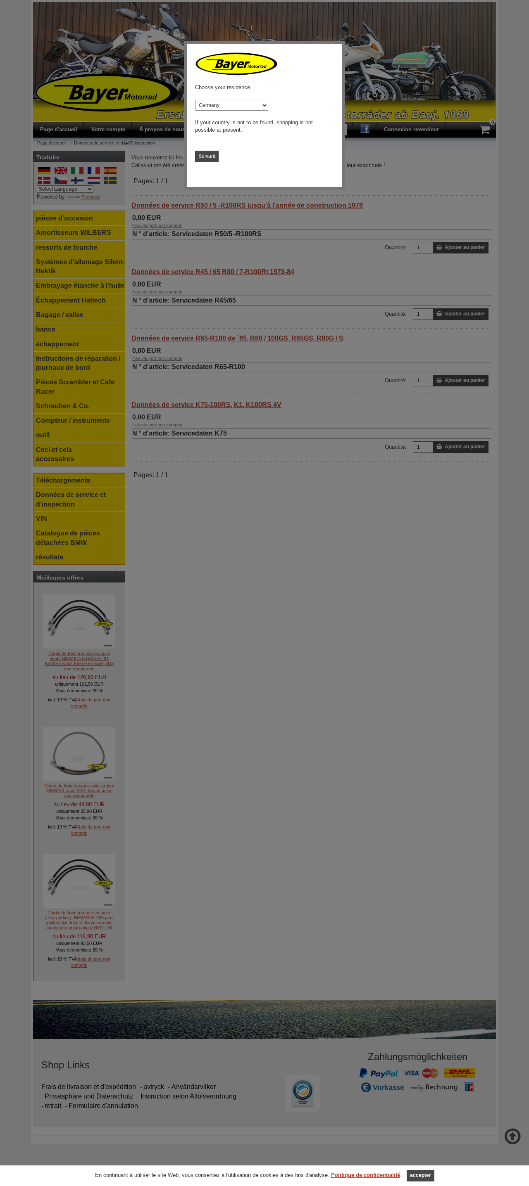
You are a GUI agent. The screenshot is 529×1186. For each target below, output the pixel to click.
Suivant (206, 156)
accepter (420, 1175)
